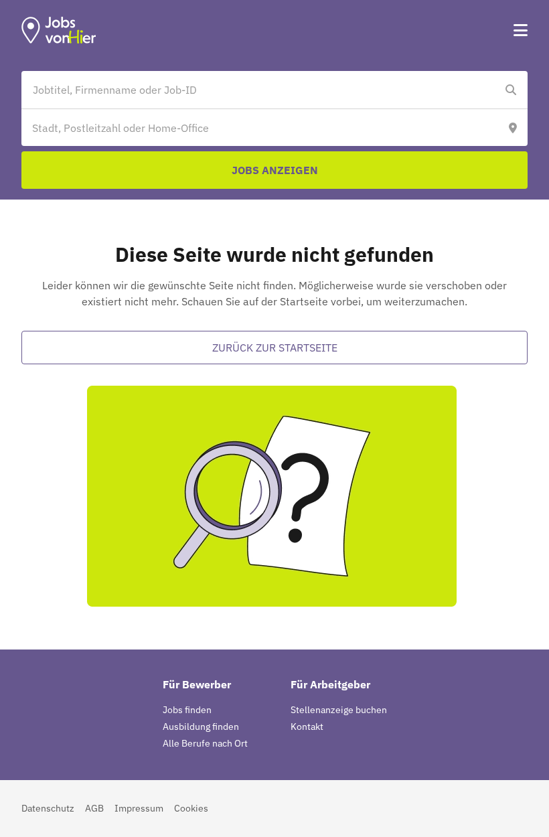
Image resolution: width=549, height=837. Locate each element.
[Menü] (521, 30)
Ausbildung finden (201, 726)
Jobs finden (187, 710)
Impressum (138, 808)
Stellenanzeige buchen (339, 710)
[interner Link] (58, 30)
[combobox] (261, 90)
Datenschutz (47, 808)
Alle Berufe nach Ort (205, 743)
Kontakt (307, 726)
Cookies (191, 808)
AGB (94, 808)
